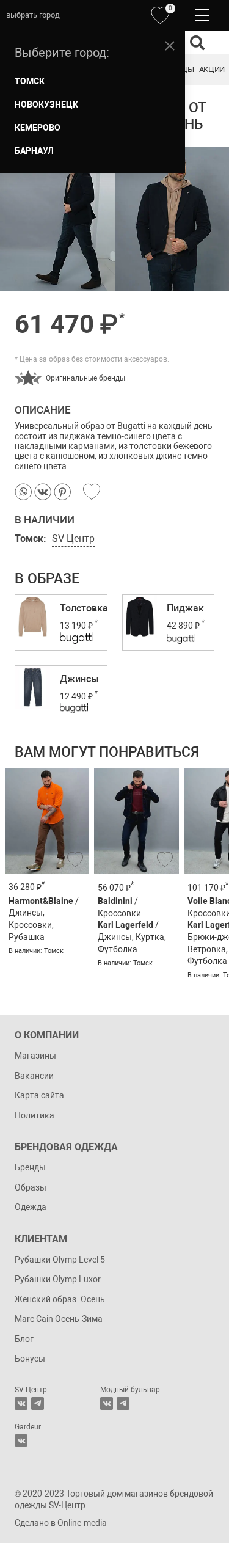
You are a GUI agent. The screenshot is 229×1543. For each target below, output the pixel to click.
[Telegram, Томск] (37, 1403)
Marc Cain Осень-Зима (59, 1319)
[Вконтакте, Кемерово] (21, 1440)
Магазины (35, 1055)
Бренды (30, 1167)
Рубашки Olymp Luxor (58, 1279)
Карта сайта (39, 1095)
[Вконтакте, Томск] (21, 1403)
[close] (170, 46)
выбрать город (33, 15)
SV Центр (73, 538)
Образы (30, 1187)
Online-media (82, 1523)
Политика (34, 1115)
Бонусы (30, 1358)
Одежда (30, 1207)
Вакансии (34, 1076)
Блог (24, 1339)
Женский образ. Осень (60, 1299)
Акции (212, 69)
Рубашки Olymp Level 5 (60, 1259)
